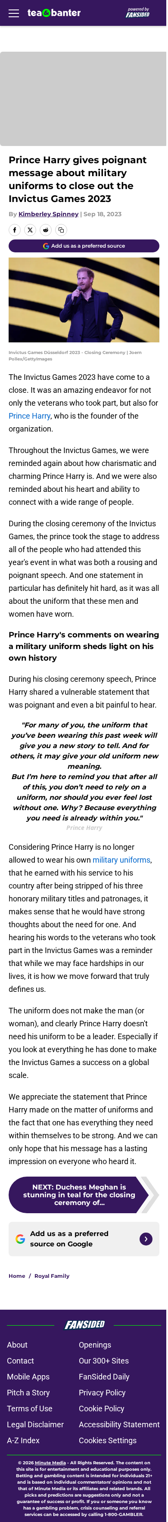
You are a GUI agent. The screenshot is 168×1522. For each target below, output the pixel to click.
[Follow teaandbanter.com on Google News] (146, 1239)
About (17, 1344)
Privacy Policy (102, 1392)
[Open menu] (14, 13)
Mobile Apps (28, 1376)
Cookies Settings (108, 1440)
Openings (95, 1344)
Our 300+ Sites (104, 1360)
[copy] (61, 230)
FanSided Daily (104, 1376)
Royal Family (51, 1276)
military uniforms (121, 859)
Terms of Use (30, 1408)
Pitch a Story (28, 1392)
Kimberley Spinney (48, 214)
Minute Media (50, 1463)
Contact (20, 1360)
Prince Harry (29, 415)
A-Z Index (23, 1440)
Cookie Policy (101, 1408)
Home (17, 1276)
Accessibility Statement (119, 1424)
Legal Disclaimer (35, 1424)
